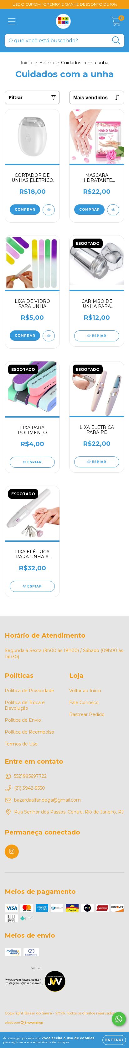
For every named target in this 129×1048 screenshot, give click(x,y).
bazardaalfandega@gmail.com (47, 800)
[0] (116, 23)
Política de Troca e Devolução (25, 705)
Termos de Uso (21, 744)
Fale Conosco (84, 702)
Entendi (114, 1040)
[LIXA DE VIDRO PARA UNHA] (49, 335)
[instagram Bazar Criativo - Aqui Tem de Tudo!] (12, 852)
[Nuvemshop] (24, 1023)
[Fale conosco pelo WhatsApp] (119, 1019)
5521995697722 (30, 776)
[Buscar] (116, 40)
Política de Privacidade (29, 690)
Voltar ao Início (85, 690)
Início (26, 63)
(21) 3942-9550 (29, 788)
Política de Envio (23, 720)
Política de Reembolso (29, 732)
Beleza (46, 63)
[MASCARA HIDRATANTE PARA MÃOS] (113, 209)
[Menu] (12, 21)
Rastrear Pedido (87, 714)
